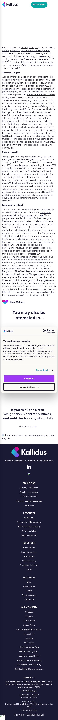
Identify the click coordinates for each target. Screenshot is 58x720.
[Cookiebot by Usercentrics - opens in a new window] (42, 331)
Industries (29, 543)
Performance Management (29, 522)
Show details (42, 370)
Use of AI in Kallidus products (29, 630)
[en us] (29, 474)
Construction (29, 548)
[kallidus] (29, 468)
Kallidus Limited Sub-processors (29, 669)
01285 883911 (30, 691)
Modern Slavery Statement (29, 660)
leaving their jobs (29, 48)
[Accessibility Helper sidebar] (2, 717)
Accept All (29, 378)
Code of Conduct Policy (29, 656)
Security (29, 638)
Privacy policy (29, 621)
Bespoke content (29, 535)
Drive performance (29, 497)
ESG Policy (29, 643)
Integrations (29, 505)
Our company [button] (29, 607)
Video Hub (29, 600)
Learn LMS (29, 518)
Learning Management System (31, 183)
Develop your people (29, 492)
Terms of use (29, 634)
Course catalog (29, 531)
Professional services (29, 565)
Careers (29, 616)
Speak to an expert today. (38, 295)
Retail (29, 570)
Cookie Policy (29, 625)
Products (29, 513)
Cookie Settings (27, 387)
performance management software (25, 257)
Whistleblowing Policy (29, 652)
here (10, 201)
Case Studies (29, 586)
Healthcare (29, 557)
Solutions (29, 483)
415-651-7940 (31, 711)
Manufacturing (29, 561)
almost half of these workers (41, 95)
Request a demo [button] (39, 4)
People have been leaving (41, 130)
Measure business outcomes (29, 501)
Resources (29, 578)
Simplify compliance (29, 488)
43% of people (14, 165)
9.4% (10, 106)
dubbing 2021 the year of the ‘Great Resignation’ (26, 51)
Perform (30, 260)
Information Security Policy (29, 665)
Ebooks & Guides (29, 595)
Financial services (29, 552)
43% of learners (10, 236)
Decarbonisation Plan (29, 647)
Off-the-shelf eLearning (29, 527)
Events (29, 591)
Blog (14, 436)
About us (29, 612)
